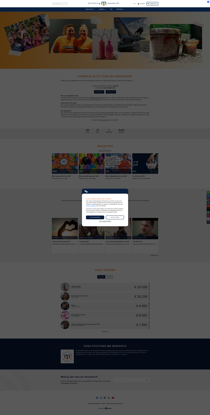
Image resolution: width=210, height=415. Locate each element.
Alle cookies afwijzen (105, 221)
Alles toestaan (95, 217)
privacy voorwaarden (91, 205)
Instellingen (115, 217)
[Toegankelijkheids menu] (208, 2)
